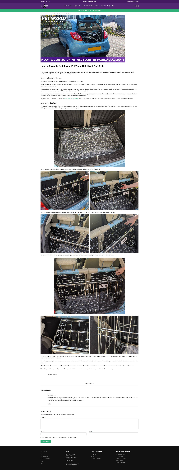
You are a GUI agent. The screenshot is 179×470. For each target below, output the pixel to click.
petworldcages (52, 374)
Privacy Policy (119, 456)
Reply (49, 403)
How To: (92, 383)
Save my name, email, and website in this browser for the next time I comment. (59, 437)
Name (42, 431)
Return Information (120, 462)
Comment (43, 417)
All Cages (93, 456)
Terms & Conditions (120, 454)
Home (42, 13)
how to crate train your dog (71, 98)
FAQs (42, 463)
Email (91, 431)
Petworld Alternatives (96, 458)
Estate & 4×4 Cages (45, 458)
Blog (42, 461)
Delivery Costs (119, 460)
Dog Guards (43, 454)
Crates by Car (44, 451)
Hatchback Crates (45, 456)
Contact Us (93, 454)
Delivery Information (121, 458)
